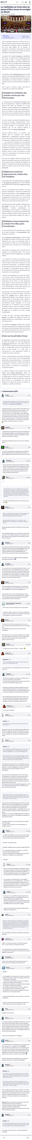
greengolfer (7, 563)
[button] (29, 2)
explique (22, 193)
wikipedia (23, 1046)
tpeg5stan (7, 542)
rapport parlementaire (19, 129)
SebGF (6, 914)
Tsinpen (7, 395)
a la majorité (20, 548)
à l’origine (18, 56)
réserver (4, 317)
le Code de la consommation (12, 237)
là (28, 102)
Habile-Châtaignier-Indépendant (13, 603)
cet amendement (22, 232)
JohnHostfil (8, 460)
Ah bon (4, 971)
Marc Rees (6, 36)
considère (11, 295)
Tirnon (6, 447)
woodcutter (8, 938)
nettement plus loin (18, 74)
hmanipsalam (8, 957)
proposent (13, 324)
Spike (7, 477)
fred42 (7, 967)
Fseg (6, 1017)
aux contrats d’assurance (14, 372)
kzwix (6, 1008)
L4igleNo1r (7, 427)
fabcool (6, 582)
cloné (6, 310)
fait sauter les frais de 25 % (11, 182)
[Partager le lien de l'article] (4, 1137)
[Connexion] (26, 2)
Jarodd (6, 507)
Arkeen (6, 714)
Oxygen (7, 830)
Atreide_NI (7, 653)
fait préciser (5, 206)
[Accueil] (4, 2)
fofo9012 (7, 1064)
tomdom (8, 644)
